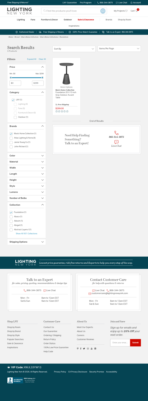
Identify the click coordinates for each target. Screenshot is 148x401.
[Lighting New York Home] (19, 11)
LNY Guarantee (70, 3)
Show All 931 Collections (26, 234)
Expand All (31, 59)
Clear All (42, 59)
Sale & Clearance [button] (86, 20)
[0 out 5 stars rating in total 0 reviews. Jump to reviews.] (63, 111)
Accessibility (111, 372)
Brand (17, 37)
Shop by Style (13, 335)
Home (11, 37)
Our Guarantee (50, 331)
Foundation (64, 37)
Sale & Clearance (15, 344)
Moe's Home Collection (29, 37)
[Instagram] (88, 349)
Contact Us (49, 327)
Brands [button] (109, 20)
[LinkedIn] (95, 349)
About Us (81, 331)
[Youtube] (91, 349)
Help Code (48, 352)
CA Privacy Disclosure (77, 372)
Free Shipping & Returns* (17, 3)
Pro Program (85, 3)
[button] (136, 3)
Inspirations (12, 348)
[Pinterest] (78, 349)
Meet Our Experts (85, 327)
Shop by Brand (14, 331)
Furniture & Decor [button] (49, 20)
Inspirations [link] (74, 26)
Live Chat (123, 3)
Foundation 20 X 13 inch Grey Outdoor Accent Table (66, 95)
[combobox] (74, 11)
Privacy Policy (60, 372)
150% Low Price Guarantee (56, 348)
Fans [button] (33, 20)
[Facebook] (80, 349)
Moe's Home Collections (49, 37)
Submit (135, 343)
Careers (80, 335)
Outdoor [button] (68, 20)
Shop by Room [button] (124, 20)
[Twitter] (84, 349)
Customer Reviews (85, 339)
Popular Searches (15, 339)
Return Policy (50, 339)
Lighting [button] (21, 20)
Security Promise (96, 372)
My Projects (119, 11)
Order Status (49, 344)
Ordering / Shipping (52, 335)
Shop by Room (13, 327)
